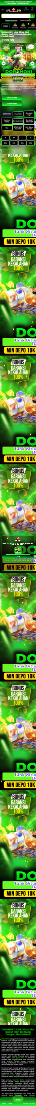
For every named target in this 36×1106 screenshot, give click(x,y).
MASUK (18, 556)
